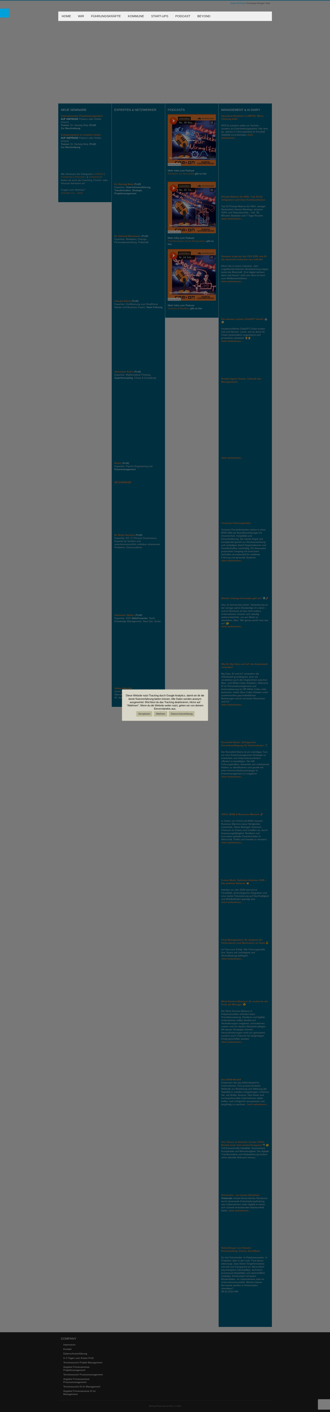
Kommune (136, 16)
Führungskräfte (106, 16)
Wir (81, 16)
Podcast (182, 16)
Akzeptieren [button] (144, 714)
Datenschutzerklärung (181, 714)
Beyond (203, 16)
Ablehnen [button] (160, 714)
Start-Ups (159, 16)
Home (66, 16)
